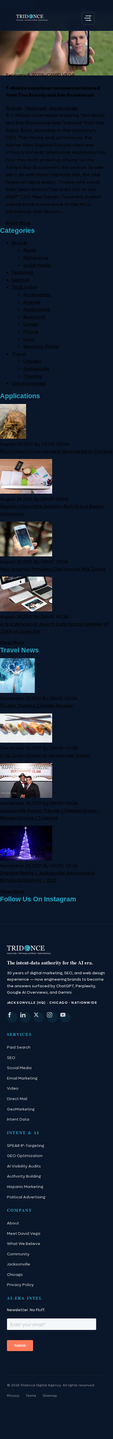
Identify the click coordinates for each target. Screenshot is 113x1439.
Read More (18, 223)
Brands (13, 108)
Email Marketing (22, 1078)
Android (31, 302)
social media (63, 108)
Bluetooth (34, 317)
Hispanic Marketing (25, 1186)
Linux (28, 339)
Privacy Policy (20, 1284)
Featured (35, 108)
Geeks (30, 324)
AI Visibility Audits (24, 1166)
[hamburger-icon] (88, 18)
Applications (36, 309)
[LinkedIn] (25, 1017)
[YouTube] (65, 1017)
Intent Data (18, 1119)
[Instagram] (52, 1017)
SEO (11, 1057)
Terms (31, 1395)
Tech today (24, 287)
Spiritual (20, 280)
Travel (19, 354)
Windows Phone (41, 346)
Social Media (19, 1068)
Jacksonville (36, 369)
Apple (29, 250)
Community (18, 1254)
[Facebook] (12, 1017)
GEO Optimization (25, 1155)
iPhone (31, 332)
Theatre (32, 376)
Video (13, 1088)
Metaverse (35, 257)
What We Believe (23, 1243)
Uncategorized (28, 383)
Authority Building (24, 1176)
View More (12, 642)
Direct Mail (17, 1099)
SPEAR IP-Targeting (25, 1145)
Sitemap (50, 1395)
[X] (39, 1017)
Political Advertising (26, 1197)
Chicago (32, 361)
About (13, 1223)
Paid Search (18, 1047)
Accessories (36, 295)
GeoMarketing (20, 1109)
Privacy (13, 1395)
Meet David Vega (23, 1233)
